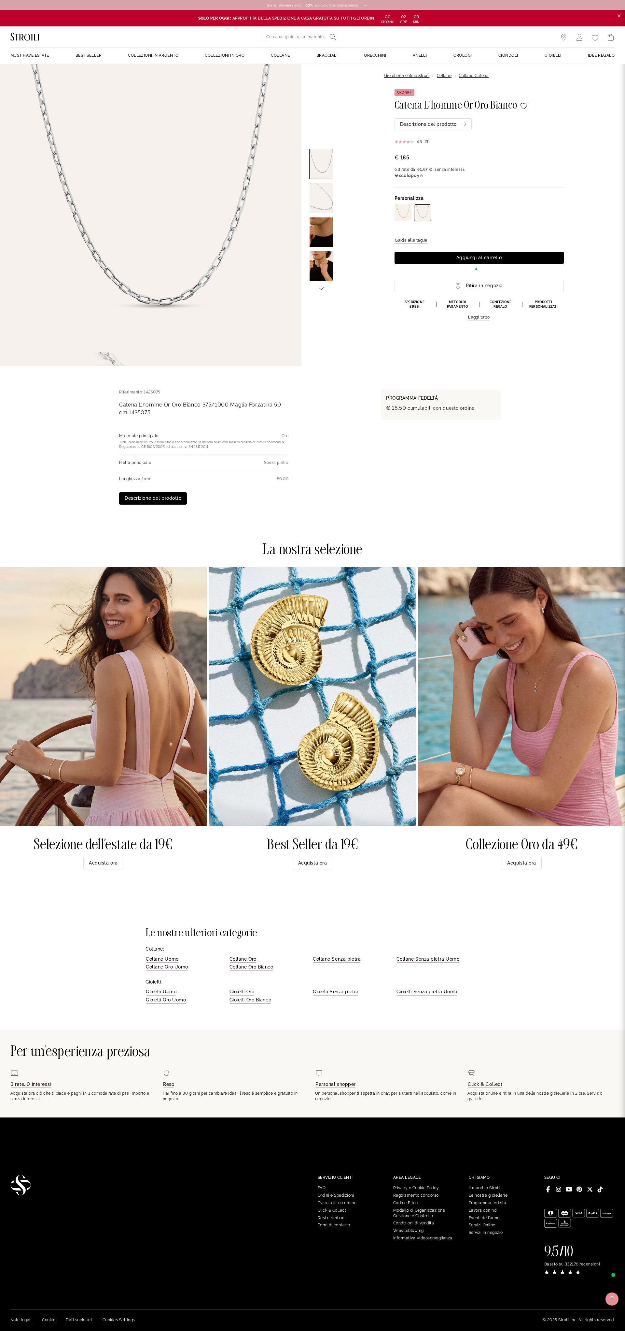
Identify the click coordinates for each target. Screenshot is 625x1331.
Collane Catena (474, 75)
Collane (444, 75)
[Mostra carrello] (611, 37)
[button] (479, 310)
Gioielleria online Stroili (406, 75)
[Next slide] (321, 288)
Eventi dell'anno (484, 1218)
